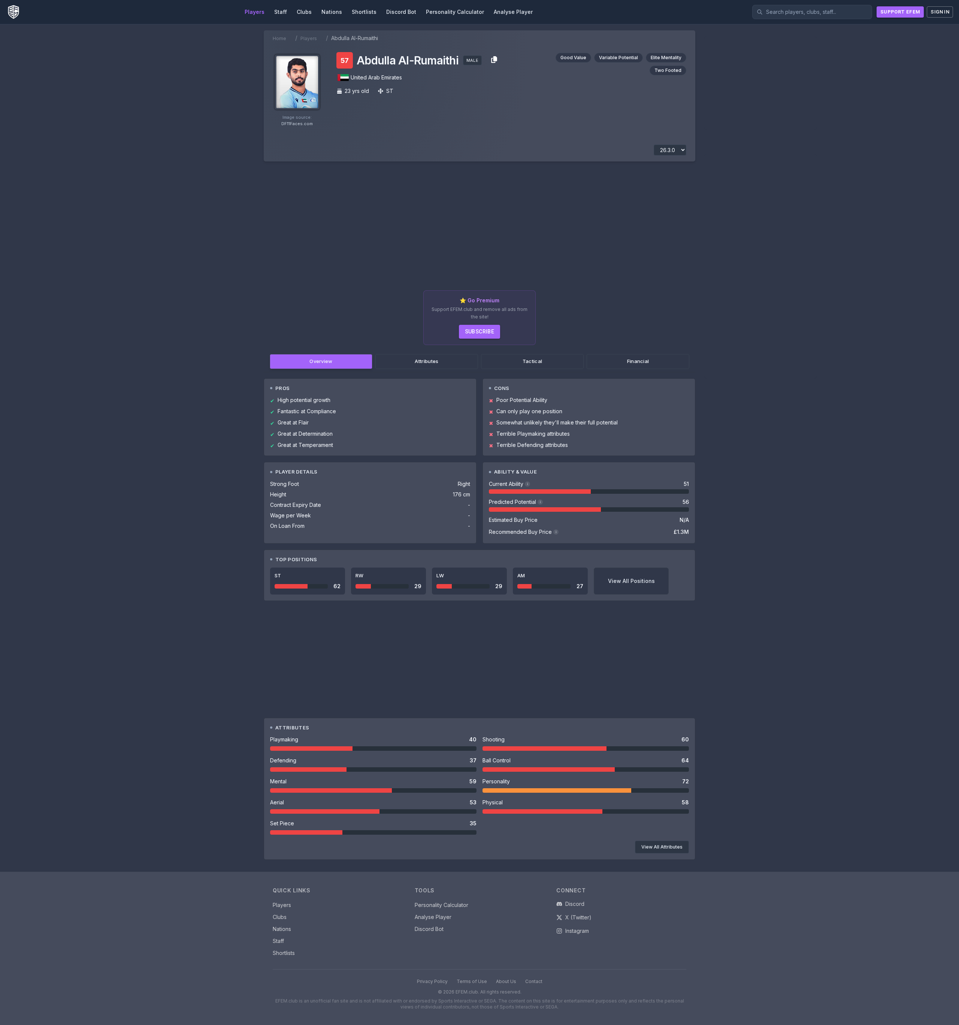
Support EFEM (900, 12)
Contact (533, 981)
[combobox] (812, 12)
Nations (282, 929)
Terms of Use (472, 981)
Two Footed (667, 70)
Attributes (426, 361)
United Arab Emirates (376, 77)
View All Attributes (662, 847)
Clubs (280, 917)
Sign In (940, 12)
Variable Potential (618, 57)
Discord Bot (429, 929)
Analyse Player (433, 917)
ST (389, 91)
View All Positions (631, 581)
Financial (638, 361)
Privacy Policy (432, 981)
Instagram (577, 931)
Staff (278, 941)
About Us (506, 981)
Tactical (532, 361)
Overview (321, 361)
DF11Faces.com (297, 123)
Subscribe (479, 332)
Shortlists (284, 953)
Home (279, 38)
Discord (574, 904)
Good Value (573, 57)
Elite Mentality (666, 57)
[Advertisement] (479, 228)
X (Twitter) (578, 917)
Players (308, 38)
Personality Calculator (441, 905)
